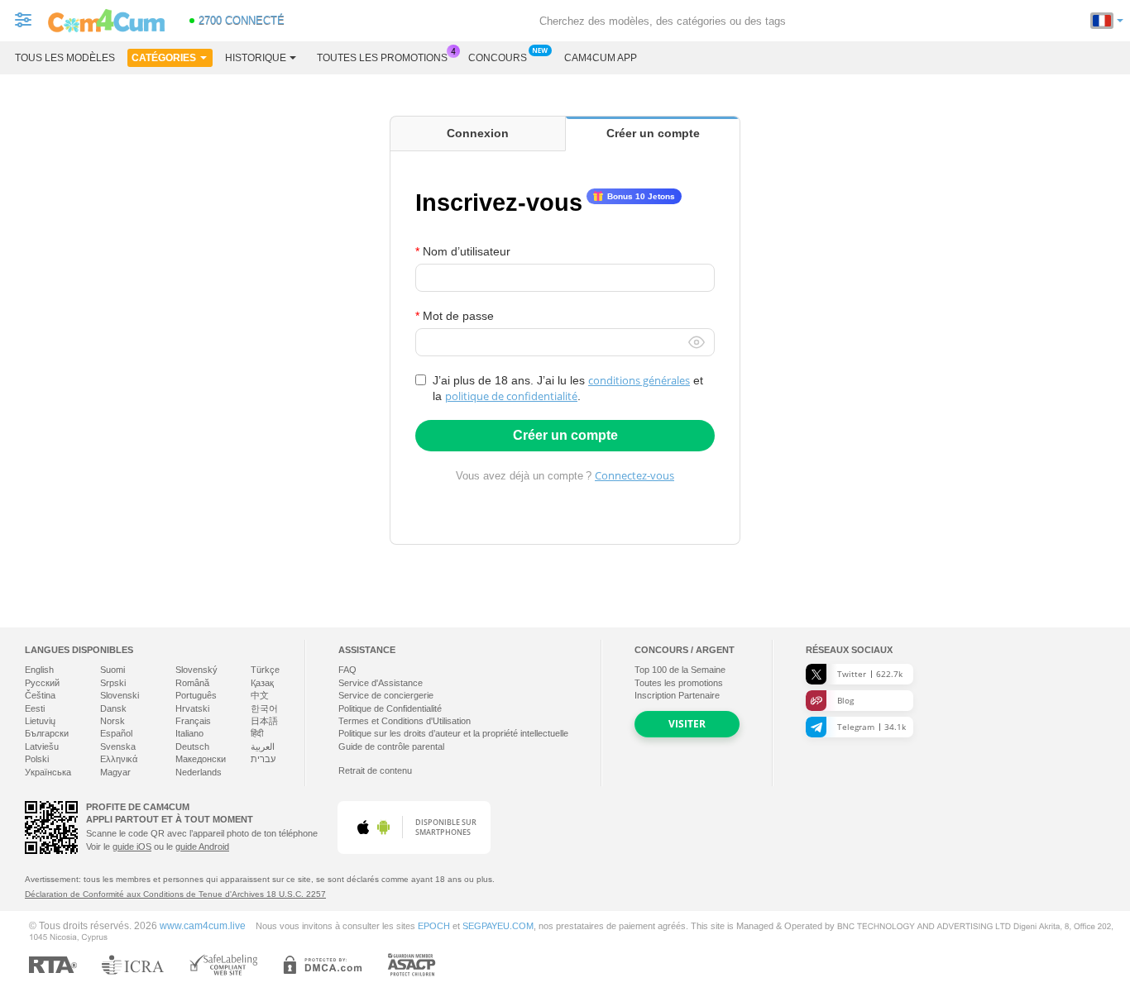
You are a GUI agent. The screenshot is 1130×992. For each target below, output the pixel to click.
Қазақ (262, 683)
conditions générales (639, 380)
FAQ (347, 670)
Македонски (200, 759)
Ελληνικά (118, 759)
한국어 (264, 708)
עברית (263, 759)
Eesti (35, 708)
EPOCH (434, 926)
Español (116, 733)
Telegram (871, 726)
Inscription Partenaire (677, 695)
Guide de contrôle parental (391, 746)
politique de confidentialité (511, 396)
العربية (263, 746)
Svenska (118, 746)
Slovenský (196, 670)
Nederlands (198, 772)
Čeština (40, 695)
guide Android (202, 846)
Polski (37, 759)
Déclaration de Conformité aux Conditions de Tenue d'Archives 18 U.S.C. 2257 (175, 894)
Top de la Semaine (679, 670)
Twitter (870, 674)
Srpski (113, 683)
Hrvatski (192, 708)
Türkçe (265, 670)
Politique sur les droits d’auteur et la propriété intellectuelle (453, 733)
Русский (42, 683)
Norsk (112, 721)
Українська (48, 772)
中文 (260, 695)
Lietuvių (40, 721)
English (39, 670)
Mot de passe (458, 315)
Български (47, 733)
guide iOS (132, 846)
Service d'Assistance (380, 683)
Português (196, 695)
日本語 (264, 721)
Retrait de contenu (375, 770)
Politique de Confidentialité (390, 708)
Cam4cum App (600, 58)
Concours (497, 58)
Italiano (189, 733)
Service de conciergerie (385, 695)
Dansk (113, 708)
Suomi (112, 670)
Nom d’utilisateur (466, 251)
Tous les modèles (65, 58)
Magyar (115, 772)
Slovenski (119, 695)
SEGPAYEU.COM (498, 926)
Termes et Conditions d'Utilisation (404, 721)
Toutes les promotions (382, 58)
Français (193, 721)
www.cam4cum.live (203, 925)
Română (192, 683)
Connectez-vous (634, 475)
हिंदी (257, 733)
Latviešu (42, 746)
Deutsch (192, 746)
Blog (845, 700)
